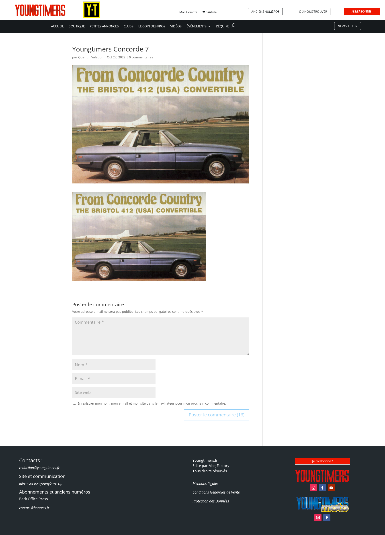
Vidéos (176, 26)
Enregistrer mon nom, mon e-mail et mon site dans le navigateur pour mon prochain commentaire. (152, 403)
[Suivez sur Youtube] (331, 487)
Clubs (128, 26)
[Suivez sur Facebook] (322, 487)
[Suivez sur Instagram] (313, 487)
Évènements (196, 26)
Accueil (57, 26)
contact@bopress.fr (34, 507)
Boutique (77, 26)
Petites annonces (104, 26)
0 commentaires (141, 57)
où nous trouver (313, 12)
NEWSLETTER (347, 26)
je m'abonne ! (362, 11)
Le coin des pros (151, 26)
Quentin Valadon (90, 57)
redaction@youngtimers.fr (39, 467)
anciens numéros (265, 12)
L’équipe (222, 26)
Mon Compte (188, 12)
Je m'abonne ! (322, 461)
